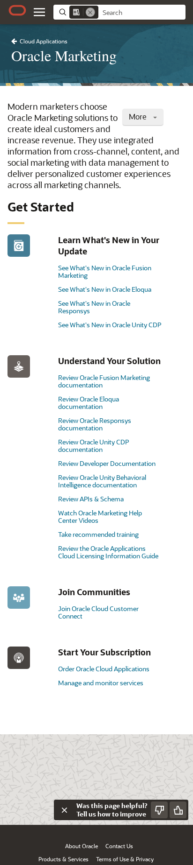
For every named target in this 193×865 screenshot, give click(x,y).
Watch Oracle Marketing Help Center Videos (100, 516)
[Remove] (90, 12)
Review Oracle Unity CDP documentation (93, 445)
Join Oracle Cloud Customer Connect (98, 612)
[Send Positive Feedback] (178, 810)
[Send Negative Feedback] (159, 810)
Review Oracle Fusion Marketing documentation (104, 381)
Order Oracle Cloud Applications (103, 668)
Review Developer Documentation (107, 463)
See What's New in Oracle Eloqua (104, 289)
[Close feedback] (64, 810)
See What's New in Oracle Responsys (94, 307)
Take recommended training (98, 534)
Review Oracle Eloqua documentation (88, 402)
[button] (39, 12)
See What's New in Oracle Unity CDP (109, 324)
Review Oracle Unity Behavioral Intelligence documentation (102, 481)
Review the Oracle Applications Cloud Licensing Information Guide (108, 552)
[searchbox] (142, 12)
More (138, 116)
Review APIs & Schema (91, 498)
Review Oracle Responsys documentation (94, 424)
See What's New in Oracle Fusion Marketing (104, 271)
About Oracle (81, 846)
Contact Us (119, 846)
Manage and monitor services (100, 682)
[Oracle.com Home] (17, 10)
